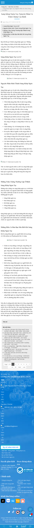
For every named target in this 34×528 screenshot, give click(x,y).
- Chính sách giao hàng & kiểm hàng (23, 481)
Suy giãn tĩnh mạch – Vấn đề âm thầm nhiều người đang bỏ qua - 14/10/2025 (16, 350)
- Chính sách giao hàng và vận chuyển (25, 488)
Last (24, 367)
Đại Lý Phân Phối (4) (7, 455)
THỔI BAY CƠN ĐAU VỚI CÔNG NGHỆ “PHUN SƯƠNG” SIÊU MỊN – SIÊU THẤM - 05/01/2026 (16, 330)
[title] (10, 526)
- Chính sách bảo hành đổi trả (9, 490)
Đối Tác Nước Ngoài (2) (8, 457)
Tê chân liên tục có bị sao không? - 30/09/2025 (16, 356)
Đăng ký (22, 2)
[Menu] (3, 2)
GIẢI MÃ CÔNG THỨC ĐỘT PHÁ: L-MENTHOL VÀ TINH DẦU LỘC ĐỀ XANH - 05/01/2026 (17, 333)
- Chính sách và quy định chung (7, 484)
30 (15, 367)
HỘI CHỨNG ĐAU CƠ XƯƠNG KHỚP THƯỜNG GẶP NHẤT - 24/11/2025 (16, 343)
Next (19, 367)
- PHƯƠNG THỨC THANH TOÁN (24, 484)
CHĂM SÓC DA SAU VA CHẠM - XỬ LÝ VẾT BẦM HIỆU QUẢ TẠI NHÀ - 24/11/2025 (17, 340)
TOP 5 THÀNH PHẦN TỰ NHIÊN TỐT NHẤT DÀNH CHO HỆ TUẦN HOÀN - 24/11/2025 (16, 336)
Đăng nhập (28, 2)
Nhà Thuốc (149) (6, 453)
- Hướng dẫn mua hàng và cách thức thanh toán (8, 488)
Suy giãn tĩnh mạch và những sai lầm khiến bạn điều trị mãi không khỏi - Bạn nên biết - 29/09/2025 (16, 359)
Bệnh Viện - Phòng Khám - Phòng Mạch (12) (13, 450)
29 (12, 367)
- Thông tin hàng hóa (6, 480)
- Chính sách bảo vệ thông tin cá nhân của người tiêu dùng (25, 491)
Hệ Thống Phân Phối (11, 447)
